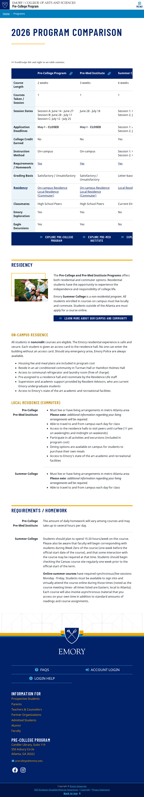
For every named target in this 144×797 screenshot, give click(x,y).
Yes (40, 163)
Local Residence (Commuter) (48, 193)
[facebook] (15, 770)
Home (6, 13)
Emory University (78, 786)
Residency (21, 188)
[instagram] (24, 770)
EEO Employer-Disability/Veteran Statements (56, 789)
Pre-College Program (25, 6)
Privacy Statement (101, 789)
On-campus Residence (52, 188)
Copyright (85, 789)
